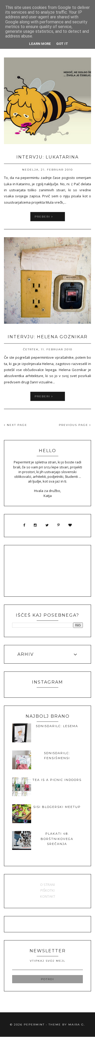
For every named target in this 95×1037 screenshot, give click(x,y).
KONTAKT (47, 896)
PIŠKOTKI (47, 890)
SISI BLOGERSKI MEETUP (57, 807)
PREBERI (43, 216)
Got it (62, 44)
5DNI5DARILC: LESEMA (57, 726)
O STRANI (47, 884)
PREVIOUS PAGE (74, 425)
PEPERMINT (34, 1024)
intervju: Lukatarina (47, 157)
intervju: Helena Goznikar (48, 336)
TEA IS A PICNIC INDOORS (57, 780)
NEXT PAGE (16, 425)
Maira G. (76, 1024)
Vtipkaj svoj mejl (47, 960)
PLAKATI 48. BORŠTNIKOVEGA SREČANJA (57, 839)
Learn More (40, 44)
